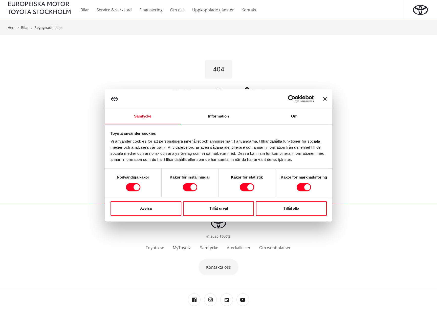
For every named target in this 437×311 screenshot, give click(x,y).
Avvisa (146, 208)
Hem (11, 27)
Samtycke (209, 247)
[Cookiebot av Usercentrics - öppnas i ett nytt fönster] (292, 99)
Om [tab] (294, 116)
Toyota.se (155, 247)
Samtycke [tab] (142, 116)
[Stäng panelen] (325, 99)
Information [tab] (218, 116)
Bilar (25, 27)
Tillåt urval (218, 208)
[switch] (190, 187)
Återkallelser (239, 247)
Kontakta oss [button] (218, 267)
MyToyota (182, 247)
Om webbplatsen (275, 247)
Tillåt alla (291, 208)
